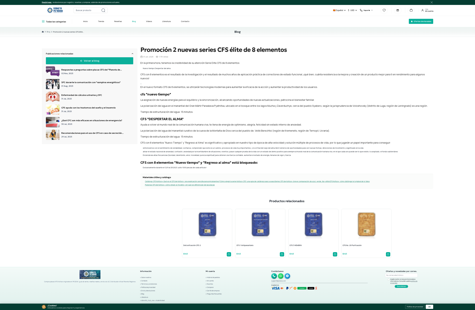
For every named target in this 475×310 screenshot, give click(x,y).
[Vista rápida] (200, 230)
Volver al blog (91, 60)
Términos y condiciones (149, 284)
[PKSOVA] (55, 10)
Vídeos (149, 21)
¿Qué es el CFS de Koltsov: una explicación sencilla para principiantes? (191, 181)
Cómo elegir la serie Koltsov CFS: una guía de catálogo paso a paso (247, 181)
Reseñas (118, 21)
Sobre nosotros (146, 277)
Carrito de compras (213, 290)
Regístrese (47, 2)
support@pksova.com (278, 281)
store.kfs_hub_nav (147, 300)
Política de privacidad (148, 287)
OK (429, 307)
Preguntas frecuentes (214, 294)
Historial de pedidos (213, 277)
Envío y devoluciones (148, 290)
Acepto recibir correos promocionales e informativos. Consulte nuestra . (403, 281)
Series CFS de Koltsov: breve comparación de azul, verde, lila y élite (302, 181)
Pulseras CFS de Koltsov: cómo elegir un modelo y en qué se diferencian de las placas (180, 185)
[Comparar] (397, 10)
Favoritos (210, 284)
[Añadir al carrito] (229, 254)
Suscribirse (401, 286)
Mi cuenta (210, 281)
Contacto (185, 21)
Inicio (85, 21)
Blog (134, 21)
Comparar (210, 287)
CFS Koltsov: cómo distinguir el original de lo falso (350, 181)
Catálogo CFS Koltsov (154, 181)
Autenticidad (160, 300)
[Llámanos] (274, 276)
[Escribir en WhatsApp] (281, 276)
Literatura (166, 21)
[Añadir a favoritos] (206, 230)
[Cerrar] (431, 2)
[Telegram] (287, 276)
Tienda (101, 21)
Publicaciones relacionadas (59, 54)
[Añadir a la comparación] (212, 230)
